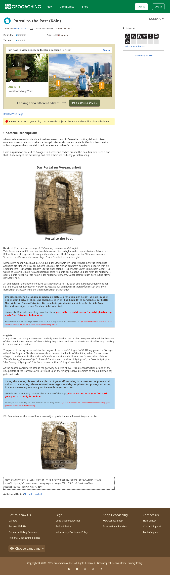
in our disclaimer (101, 121)
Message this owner (43, 28)
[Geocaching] (23, 6)
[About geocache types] (7, 21)
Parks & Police (63, 526)
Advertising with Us (143, 55)
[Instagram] (85, 569)
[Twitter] (93, 569)
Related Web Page (13, 114)
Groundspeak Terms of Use (112, 563)
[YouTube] (77, 569)
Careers (13, 520)
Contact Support (152, 526)
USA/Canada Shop (113, 520)
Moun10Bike (20, 28)
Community (67, 6)
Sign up (141, 6)
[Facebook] (69, 569)
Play (49, 6)
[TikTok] (101, 569)
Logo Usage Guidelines (68, 520)
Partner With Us (17, 526)
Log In (158, 6)
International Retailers (115, 526)
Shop (85, 6)
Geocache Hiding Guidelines (24, 532)
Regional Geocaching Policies (24, 537)
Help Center (149, 520)
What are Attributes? (135, 46)
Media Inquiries (151, 532)
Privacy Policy (135, 563)
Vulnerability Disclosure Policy (72, 532)
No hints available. (34, 494)
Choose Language (28, 548)
